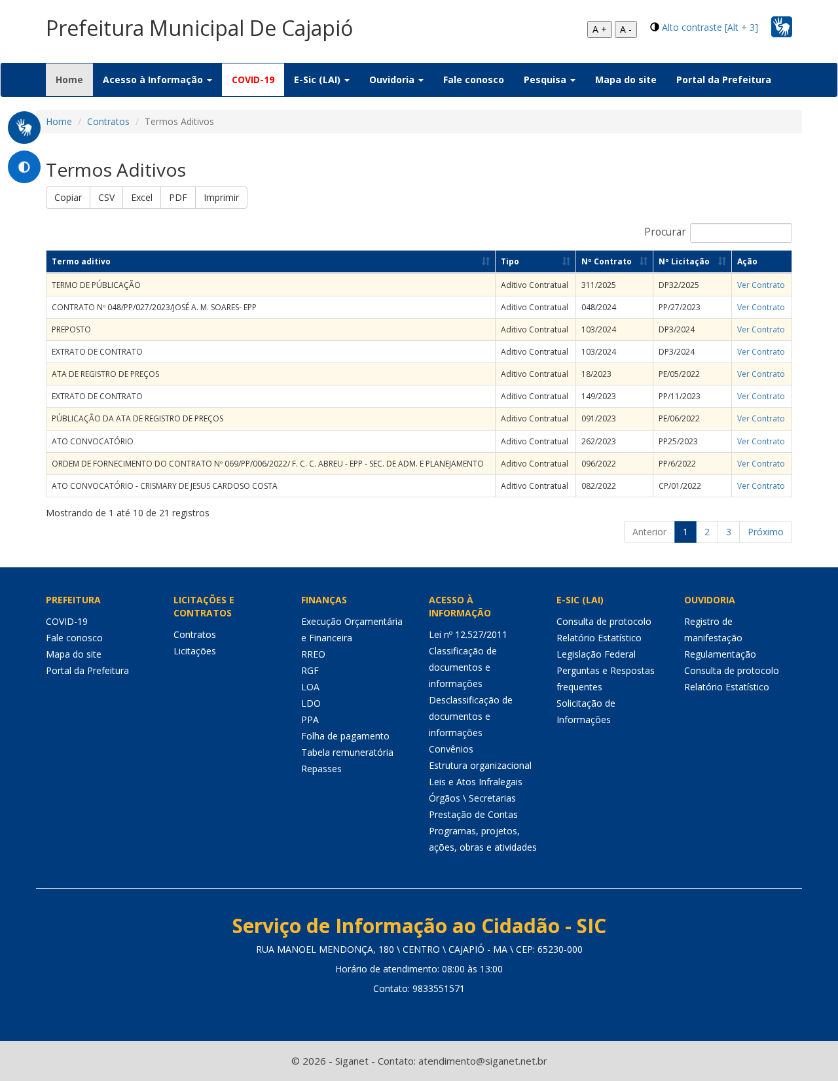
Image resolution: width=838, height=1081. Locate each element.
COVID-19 (253, 79)
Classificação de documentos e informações (463, 667)
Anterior (649, 531)
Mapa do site (626, 79)
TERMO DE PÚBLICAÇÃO (96, 285)
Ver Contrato (761, 285)
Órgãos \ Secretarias (472, 798)
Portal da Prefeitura (723, 79)
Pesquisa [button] (546, 79)
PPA (310, 719)
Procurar (665, 232)
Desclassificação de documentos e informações (471, 716)
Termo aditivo (81, 261)
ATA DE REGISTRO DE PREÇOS (105, 374)
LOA (310, 687)
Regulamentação (720, 654)
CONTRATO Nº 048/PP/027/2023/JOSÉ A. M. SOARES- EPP (154, 307)
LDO (311, 703)
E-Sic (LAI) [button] (318, 79)
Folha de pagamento (345, 736)
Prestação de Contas (473, 814)
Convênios (451, 749)
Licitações (194, 651)
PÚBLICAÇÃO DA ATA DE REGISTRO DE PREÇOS (137, 418)
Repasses (321, 768)
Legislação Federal (596, 654)
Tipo (510, 261)
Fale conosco (473, 79)
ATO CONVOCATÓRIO (93, 441)
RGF (310, 670)
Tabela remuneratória (347, 752)
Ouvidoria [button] (393, 79)
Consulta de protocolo (603, 621)
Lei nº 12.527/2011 (468, 634)
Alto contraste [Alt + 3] (710, 27)
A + (599, 29)
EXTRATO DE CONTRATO (97, 351)
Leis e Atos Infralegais (475, 781)
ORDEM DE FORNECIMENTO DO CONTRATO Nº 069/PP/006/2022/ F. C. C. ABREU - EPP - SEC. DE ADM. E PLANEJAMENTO (268, 463)
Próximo (766, 531)
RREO (313, 654)
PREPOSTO (71, 329)
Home (74, 79)
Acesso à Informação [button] (154, 79)
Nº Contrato (606, 261)
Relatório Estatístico (599, 637)
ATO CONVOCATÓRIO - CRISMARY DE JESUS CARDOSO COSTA (165, 485)
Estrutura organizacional (480, 765)
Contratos (108, 121)
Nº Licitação (684, 261)
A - (626, 29)
